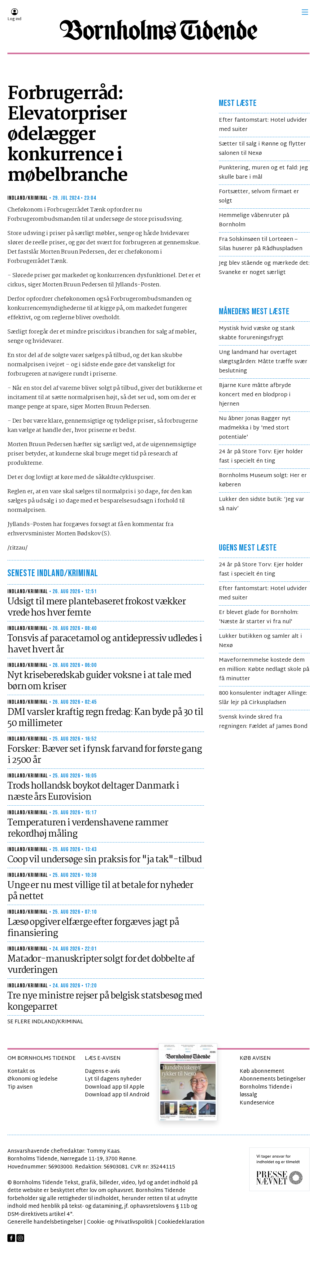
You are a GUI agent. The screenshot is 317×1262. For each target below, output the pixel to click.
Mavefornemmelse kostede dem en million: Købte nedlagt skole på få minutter (264, 669)
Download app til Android (117, 1095)
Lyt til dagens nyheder (113, 1079)
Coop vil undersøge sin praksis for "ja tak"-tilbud (104, 859)
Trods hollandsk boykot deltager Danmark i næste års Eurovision (93, 792)
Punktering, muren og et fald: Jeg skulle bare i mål (263, 172)
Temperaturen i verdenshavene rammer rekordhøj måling (87, 829)
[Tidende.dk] (158, 30)
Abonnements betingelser (273, 1079)
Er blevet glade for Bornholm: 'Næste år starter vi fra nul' (258, 617)
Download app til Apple (114, 1087)
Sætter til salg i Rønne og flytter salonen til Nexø (262, 149)
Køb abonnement (262, 1071)
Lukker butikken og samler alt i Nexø (260, 641)
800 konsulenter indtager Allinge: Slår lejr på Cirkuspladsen (263, 698)
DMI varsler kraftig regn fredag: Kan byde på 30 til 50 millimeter (105, 718)
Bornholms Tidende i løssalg (266, 1091)
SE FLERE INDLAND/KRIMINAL (45, 1022)
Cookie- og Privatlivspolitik (120, 1222)
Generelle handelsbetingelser (45, 1222)
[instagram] (20, 1238)
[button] (305, 12)
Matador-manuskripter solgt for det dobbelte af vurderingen (100, 965)
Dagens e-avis (102, 1071)
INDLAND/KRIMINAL (27, 198)
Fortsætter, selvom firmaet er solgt (259, 196)
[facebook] (11, 1238)
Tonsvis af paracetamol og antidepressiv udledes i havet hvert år (104, 644)
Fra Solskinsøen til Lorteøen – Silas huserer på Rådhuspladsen (260, 244)
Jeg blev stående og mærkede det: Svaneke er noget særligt (264, 268)
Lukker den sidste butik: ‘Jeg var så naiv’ (261, 504)
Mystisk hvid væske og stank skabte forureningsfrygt (257, 333)
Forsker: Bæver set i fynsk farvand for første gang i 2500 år (104, 755)
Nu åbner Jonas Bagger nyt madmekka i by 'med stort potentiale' (255, 428)
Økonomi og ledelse (32, 1079)
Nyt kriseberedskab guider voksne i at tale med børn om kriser (99, 681)
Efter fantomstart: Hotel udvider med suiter (263, 125)
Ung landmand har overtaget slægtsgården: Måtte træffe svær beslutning (263, 361)
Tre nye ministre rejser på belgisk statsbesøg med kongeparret (104, 1002)
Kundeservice (257, 1103)
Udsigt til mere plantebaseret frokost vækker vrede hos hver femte (96, 607)
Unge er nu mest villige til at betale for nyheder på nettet (100, 891)
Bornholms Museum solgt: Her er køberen (263, 480)
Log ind (14, 19)
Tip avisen (20, 1087)
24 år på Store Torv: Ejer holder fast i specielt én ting (261, 456)
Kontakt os (21, 1071)
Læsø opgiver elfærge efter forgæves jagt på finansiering (93, 928)
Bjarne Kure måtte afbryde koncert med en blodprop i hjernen (255, 395)
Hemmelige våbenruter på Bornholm (254, 220)
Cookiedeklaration (181, 1222)
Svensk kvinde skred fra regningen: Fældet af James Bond (263, 722)
